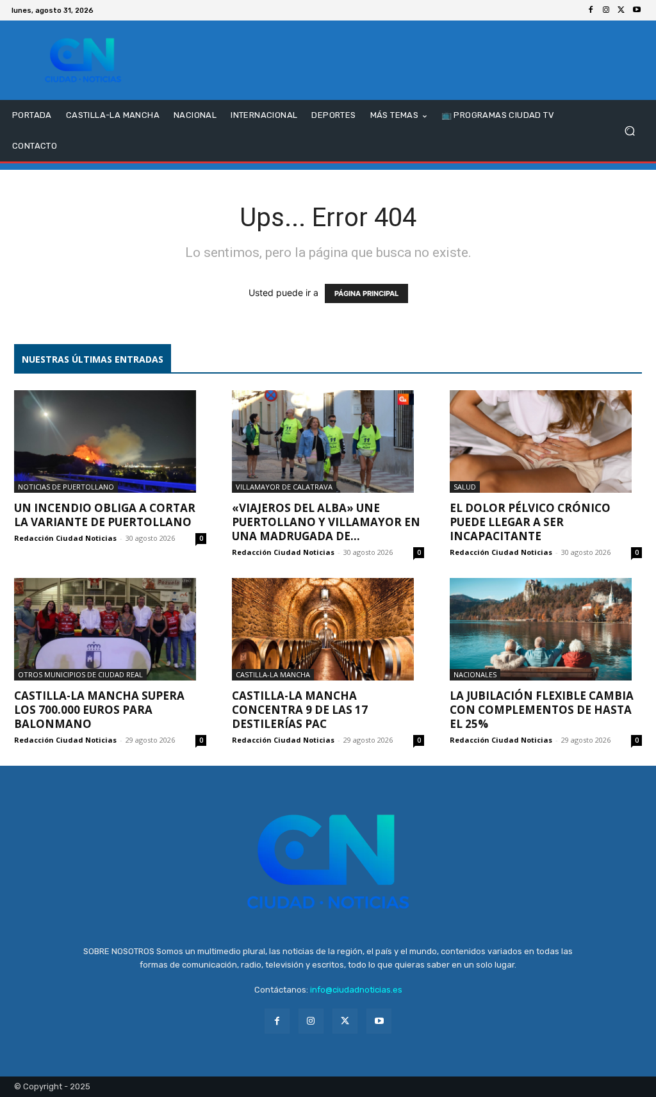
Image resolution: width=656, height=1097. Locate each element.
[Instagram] (606, 10)
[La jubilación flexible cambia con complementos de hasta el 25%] (546, 629)
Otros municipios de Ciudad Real (80, 674)
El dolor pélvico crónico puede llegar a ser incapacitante (530, 521)
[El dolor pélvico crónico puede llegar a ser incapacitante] (546, 441)
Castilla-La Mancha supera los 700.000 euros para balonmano (99, 709)
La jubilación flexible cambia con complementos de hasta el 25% (542, 709)
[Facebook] (590, 10)
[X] (621, 10)
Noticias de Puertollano (66, 486)
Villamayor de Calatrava (284, 486)
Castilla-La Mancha (273, 674)
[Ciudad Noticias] (83, 60)
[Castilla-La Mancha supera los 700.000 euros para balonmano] (110, 629)
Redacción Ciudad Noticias (65, 538)
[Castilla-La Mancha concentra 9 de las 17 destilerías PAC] (328, 629)
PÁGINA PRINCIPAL (366, 293)
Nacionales (475, 674)
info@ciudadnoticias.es (356, 989)
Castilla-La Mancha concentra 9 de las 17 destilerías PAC (300, 709)
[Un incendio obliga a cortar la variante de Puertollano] (110, 441)
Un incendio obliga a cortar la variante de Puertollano (104, 514)
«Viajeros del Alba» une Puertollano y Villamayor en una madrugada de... (326, 521)
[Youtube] (636, 10)
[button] (629, 131)
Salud (465, 486)
